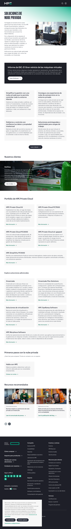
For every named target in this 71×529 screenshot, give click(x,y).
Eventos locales (53, 451)
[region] (35, 176)
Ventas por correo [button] (10, 461)
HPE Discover (52, 449)
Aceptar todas (10, 520)
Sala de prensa (52, 454)
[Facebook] (17, 476)
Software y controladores (34, 491)
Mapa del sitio (42, 516)
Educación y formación (55, 468)
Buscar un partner (53, 501)
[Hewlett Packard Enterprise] (8, 3)
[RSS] (5, 479)
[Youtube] (20, 476)
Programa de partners (54, 504)
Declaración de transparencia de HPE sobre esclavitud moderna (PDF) (35, 462)
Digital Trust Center (54, 465)
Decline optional (22, 520)
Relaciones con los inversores (35, 467)
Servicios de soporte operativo (35, 480)
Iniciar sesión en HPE (54, 488)
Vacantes (29, 451)
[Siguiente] (9, 424)
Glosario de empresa (54, 476)
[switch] (10, 488)
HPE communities (53, 482)
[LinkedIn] (5, 476)
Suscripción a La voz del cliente (57, 491)
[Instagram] (11, 476)
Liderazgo (30, 470)
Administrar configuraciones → (13, 523)
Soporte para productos (33, 488)
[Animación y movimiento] (11, 489)
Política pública (31, 472)
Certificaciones (53, 499)
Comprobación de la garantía (35, 494)
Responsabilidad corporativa (34, 454)
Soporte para (12, 455)
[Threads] (14, 476)
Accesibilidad (30, 449)
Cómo (9, 451)
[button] (62, 3)
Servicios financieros (54, 479)
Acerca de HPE (31, 446)
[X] (8, 476)
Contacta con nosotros (55, 462)
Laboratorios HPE (31, 457)
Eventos (51, 446)
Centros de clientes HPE (55, 485)
